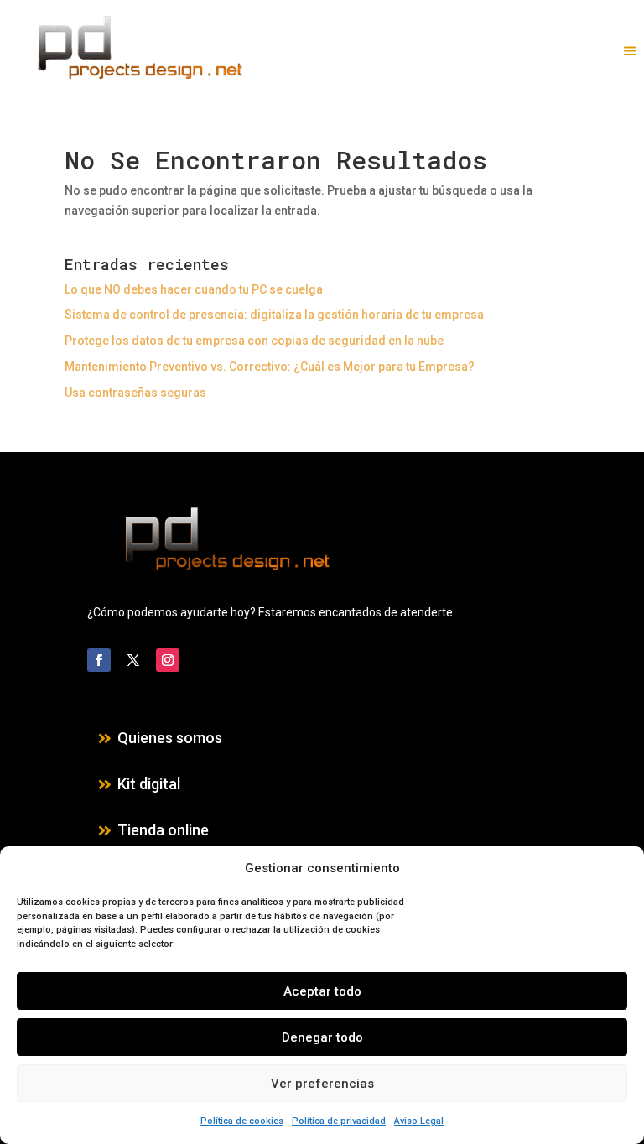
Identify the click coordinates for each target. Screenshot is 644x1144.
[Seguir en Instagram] (167, 660)
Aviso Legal (419, 1120)
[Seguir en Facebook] (99, 660)
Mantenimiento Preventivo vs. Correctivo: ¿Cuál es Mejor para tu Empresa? (270, 366)
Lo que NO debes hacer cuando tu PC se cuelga (194, 289)
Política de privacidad (339, 1120)
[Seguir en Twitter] (133, 660)
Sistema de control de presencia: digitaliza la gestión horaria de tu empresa (274, 314)
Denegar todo (322, 1037)
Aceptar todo (322, 991)
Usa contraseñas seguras (135, 392)
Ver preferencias (322, 1083)
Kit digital (148, 784)
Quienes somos (169, 737)
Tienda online (163, 830)
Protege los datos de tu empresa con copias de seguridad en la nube (254, 340)
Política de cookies (241, 1120)
